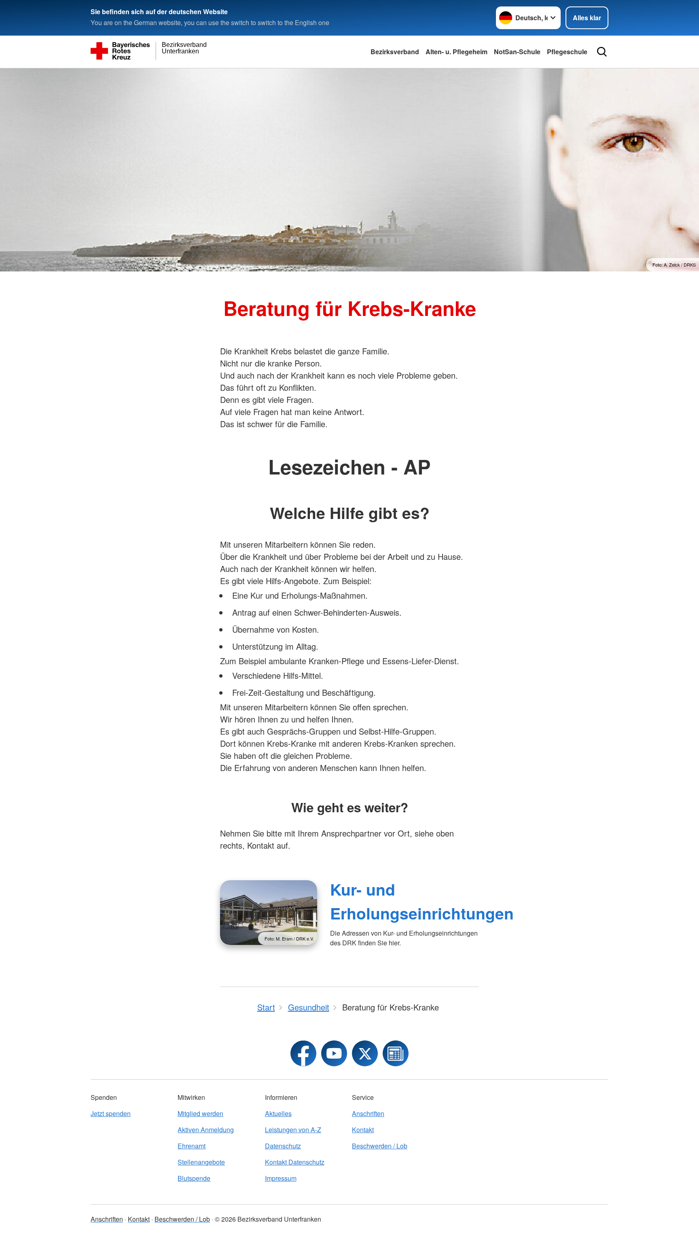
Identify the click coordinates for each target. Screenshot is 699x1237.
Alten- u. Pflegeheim (456, 51)
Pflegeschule (567, 51)
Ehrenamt (191, 1145)
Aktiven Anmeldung (206, 1129)
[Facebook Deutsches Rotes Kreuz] (303, 1053)
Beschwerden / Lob (379, 1145)
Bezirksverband (395, 51)
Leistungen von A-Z (293, 1129)
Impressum (281, 1178)
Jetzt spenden (111, 1113)
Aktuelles (278, 1113)
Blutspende (194, 1178)
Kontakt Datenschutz (294, 1162)
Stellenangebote (201, 1162)
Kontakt (363, 1129)
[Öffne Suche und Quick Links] (601, 51)
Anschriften (368, 1113)
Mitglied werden (200, 1113)
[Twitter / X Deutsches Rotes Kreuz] (365, 1053)
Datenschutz (283, 1145)
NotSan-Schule (517, 51)
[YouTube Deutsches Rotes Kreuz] (334, 1053)
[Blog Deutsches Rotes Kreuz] (396, 1053)
